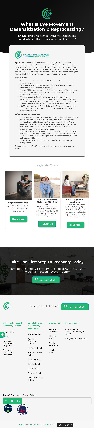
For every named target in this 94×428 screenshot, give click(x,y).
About (6, 336)
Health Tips (52, 351)
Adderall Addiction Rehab (32, 341)
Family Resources (54, 344)
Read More (18, 219)
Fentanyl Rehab (35, 348)
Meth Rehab (33, 369)
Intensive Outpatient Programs (8, 343)
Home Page (8, 332)
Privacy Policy (29, 395)
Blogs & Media (52, 337)
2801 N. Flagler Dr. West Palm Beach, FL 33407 (74, 331)
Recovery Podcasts (53, 330)
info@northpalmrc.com (76, 338)
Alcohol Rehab (34, 359)
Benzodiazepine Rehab (35, 354)
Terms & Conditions (11, 395)
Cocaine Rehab (34, 373)
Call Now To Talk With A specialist (36, 424)
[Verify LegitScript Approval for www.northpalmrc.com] (8, 408)
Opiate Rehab (34, 364)
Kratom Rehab (34, 334)
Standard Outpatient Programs (8, 352)
